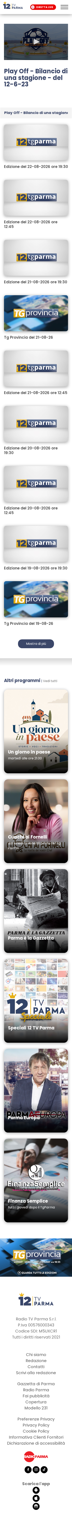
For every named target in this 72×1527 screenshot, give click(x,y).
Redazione (36, 1360)
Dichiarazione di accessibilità (36, 1443)
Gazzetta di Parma (36, 1384)
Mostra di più (36, 643)
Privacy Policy (36, 1425)
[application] (36, 42)
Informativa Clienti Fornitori (36, 1437)
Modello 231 (36, 1408)
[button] (36, 41)
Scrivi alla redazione (36, 1373)
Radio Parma (36, 1390)
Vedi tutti (50, 681)
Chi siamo (36, 1354)
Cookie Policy (36, 1431)
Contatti (36, 1367)
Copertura (36, 1402)
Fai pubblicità (36, 1396)
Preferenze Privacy (36, 1419)
